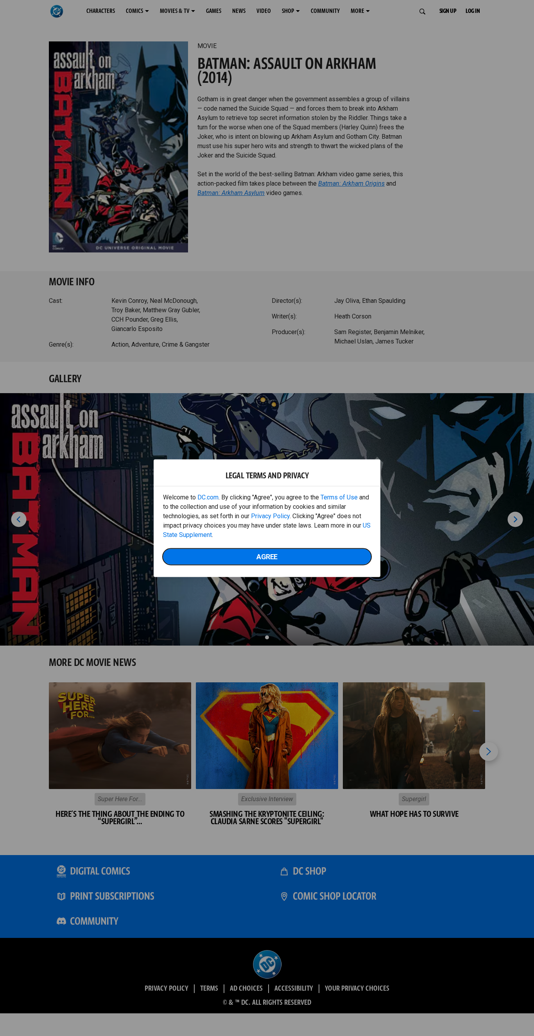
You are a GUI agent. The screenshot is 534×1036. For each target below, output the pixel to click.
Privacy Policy (270, 515)
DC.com (208, 497)
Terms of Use (339, 497)
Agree (267, 556)
